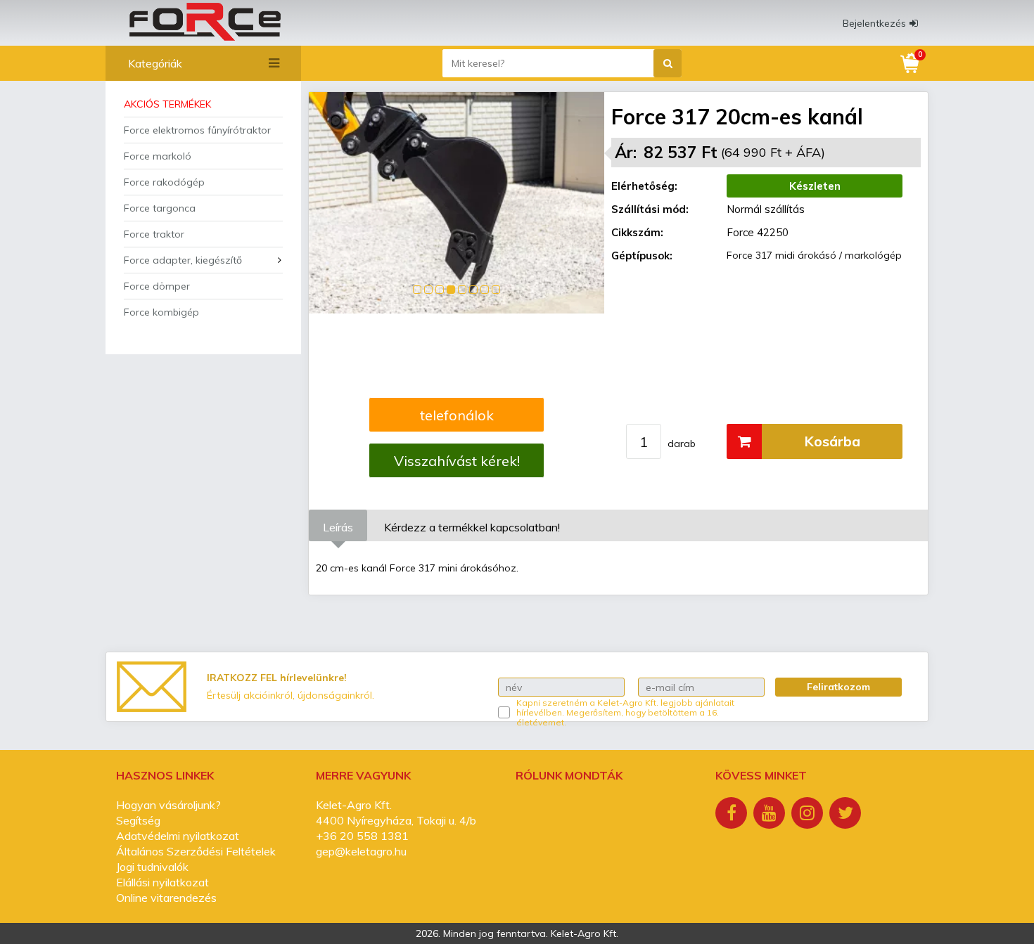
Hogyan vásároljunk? (168, 805)
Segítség (138, 820)
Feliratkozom (838, 686)
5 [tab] (462, 289)
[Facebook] (733, 814)
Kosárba (832, 441)
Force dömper (157, 286)
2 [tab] (428, 289)
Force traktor (154, 234)
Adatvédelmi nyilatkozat (177, 836)
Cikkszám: (637, 232)
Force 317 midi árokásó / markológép (814, 255)
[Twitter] (846, 814)
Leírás (338, 527)
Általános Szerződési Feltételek (196, 851)
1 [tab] (417, 289)
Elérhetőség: (644, 186)
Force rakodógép (164, 182)
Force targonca (160, 208)
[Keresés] (667, 63)
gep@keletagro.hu (361, 851)
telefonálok (457, 415)
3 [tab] (439, 289)
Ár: (626, 152)
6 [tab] (473, 289)
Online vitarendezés (166, 898)
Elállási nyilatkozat (162, 882)
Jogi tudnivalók (152, 867)
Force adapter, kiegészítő (183, 260)
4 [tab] (451, 289)
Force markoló (157, 156)
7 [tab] (484, 289)
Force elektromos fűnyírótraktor (197, 130)
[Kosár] (910, 63)
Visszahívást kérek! (457, 461)
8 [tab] (496, 289)
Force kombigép (161, 312)
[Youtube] (771, 814)
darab (682, 443)
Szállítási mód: (650, 209)
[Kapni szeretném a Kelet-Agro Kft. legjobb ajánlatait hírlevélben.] (504, 712)
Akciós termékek (167, 104)
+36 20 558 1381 (362, 836)
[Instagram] (808, 814)
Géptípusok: (641, 255)
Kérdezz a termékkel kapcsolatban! (472, 527)
